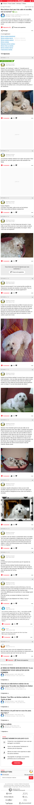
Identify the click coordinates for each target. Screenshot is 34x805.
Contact (16, 784)
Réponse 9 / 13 (5, 480)
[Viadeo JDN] (25, 800)
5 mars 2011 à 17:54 (10, 584)
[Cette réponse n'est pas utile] (16, 118)
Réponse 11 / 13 (5, 552)
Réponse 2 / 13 (5, 150)
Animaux (19, 3)
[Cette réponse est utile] (12, 118)
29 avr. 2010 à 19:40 (10, 221)
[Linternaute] (9, 797)
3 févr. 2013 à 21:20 (10, 609)
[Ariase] (9, 803)
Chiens (24, 3)
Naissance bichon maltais (8, 44)
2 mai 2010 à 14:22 (10, 485)
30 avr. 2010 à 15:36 (10, 374)
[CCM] (9, 794)
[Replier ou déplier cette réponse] (32, 57)
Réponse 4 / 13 (5, 216)
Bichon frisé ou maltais (7, 46)
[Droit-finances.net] (25, 797)
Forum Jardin (11, 3)
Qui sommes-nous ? (9, 784)
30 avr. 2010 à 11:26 (10, 302)
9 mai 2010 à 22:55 (10, 533)
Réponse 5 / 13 (5, 278)
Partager (5, 30)
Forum (5, 3)
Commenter (6, 118)
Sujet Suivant (28, 6)
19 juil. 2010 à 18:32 (10, 557)
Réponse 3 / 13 (5, 198)
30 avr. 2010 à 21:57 (10, 425)
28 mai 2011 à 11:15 (10, 646)
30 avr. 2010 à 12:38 (10, 65)
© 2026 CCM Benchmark (24, 786)
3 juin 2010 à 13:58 (10, 155)
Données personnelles (9, 785)
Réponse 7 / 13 (5, 369)
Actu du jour (5, 774)
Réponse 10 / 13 (5, 528)
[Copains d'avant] (9, 800)
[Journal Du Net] (25, 794)
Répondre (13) (7, 27)
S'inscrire (17, 763)
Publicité (21, 784)
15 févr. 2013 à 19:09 (15, 16)
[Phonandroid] (25, 803)
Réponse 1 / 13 (5, 57)
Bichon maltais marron (7, 47)
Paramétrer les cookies (20, 785)
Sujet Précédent (6, 6)
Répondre (10, 660)
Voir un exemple (28, 774)
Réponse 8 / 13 (5, 420)
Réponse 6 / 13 (5, 297)
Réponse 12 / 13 (5, 579)
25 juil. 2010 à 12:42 (10, 203)
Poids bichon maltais (6, 49)
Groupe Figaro (15, 786)
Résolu (15, 12)
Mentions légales (7, 786)
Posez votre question (20, 27)
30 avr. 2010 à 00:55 (10, 283)
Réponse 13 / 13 (5, 641)
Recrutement (26, 784)
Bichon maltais (5, 42)
